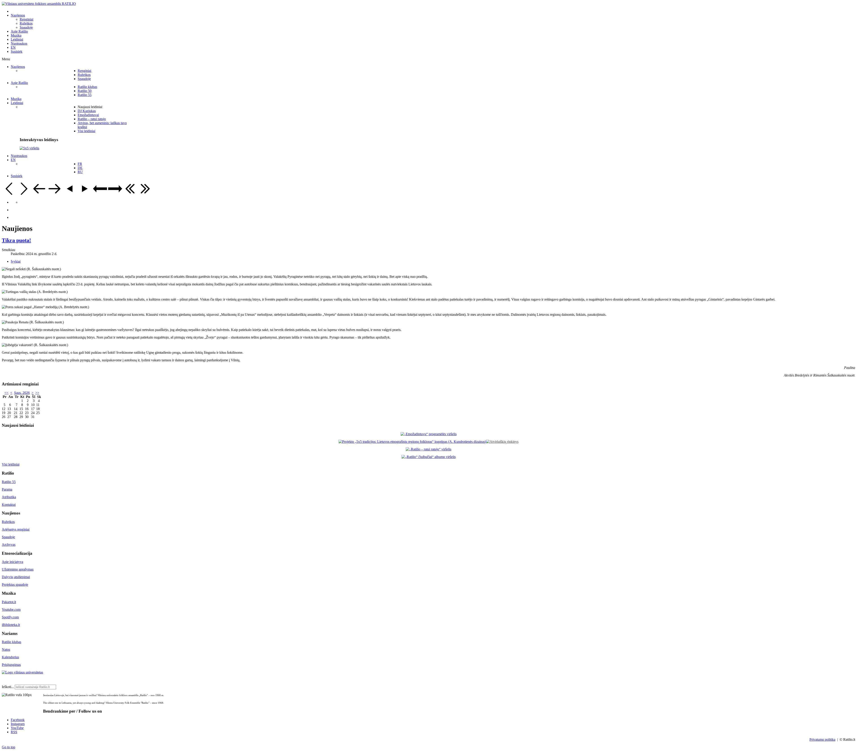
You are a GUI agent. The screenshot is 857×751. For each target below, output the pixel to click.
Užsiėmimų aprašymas (17, 569)
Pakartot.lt (9, 602)
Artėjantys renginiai (15, 529)
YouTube (17, 728)
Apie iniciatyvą (12, 562)
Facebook (18, 720)
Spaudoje (8, 537)
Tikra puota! (16, 240)
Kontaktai (9, 504)
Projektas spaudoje (15, 584)
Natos (6, 649)
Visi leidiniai (10, 464)
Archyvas (8, 544)
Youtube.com (11, 609)
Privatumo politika (822, 739)
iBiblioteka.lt (11, 625)
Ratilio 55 (9, 482)
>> (37, 393)
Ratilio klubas (11, 642)
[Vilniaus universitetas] (22, 672)
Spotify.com (10, 617)
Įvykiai (16, 261)
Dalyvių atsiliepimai (16, 577)
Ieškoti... (8, 687)
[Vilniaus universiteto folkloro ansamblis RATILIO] (39, 4)
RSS (14, 732)
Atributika (9, 497)
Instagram (18, 724)
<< (6, 393)
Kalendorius (10, 657)
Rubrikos (8, 522)
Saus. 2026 (22, 393)
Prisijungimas (11, 665)
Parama (7, 489)
